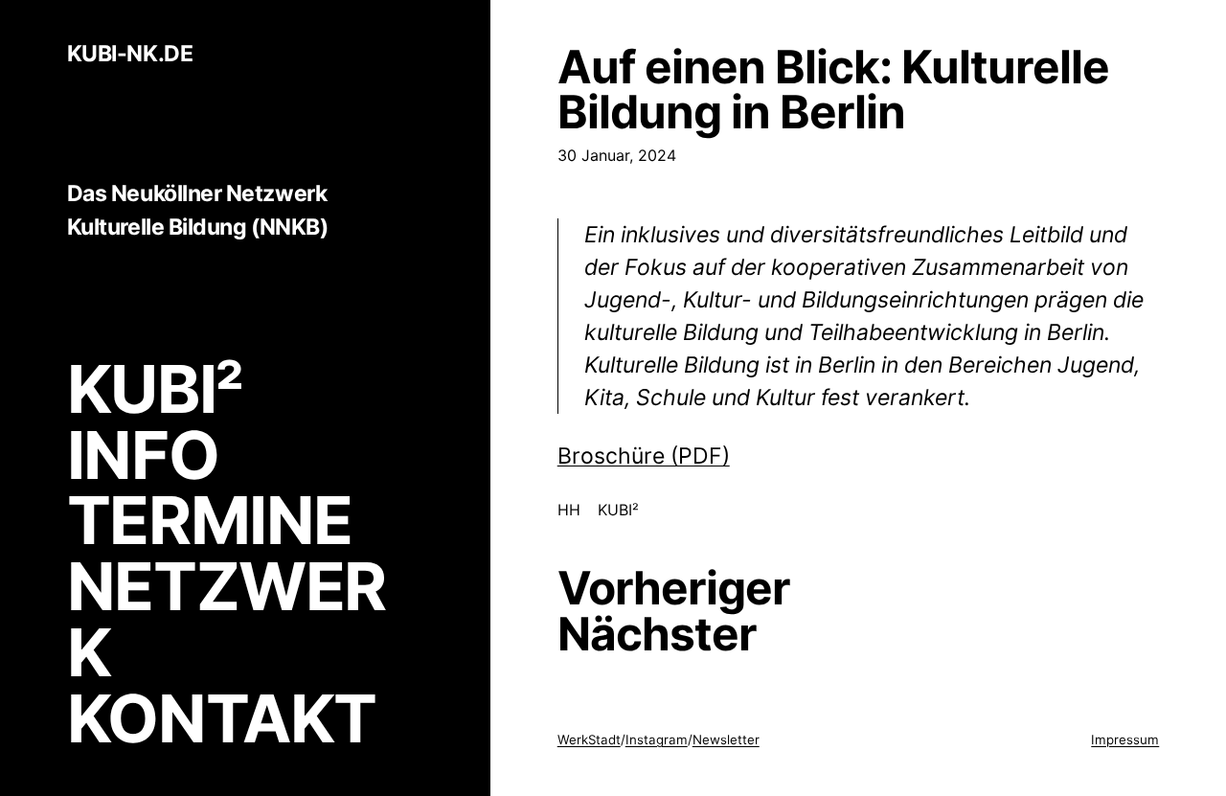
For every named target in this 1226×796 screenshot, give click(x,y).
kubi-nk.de (130, 54)
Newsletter (726, 739)
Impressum (1125, 739)
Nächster (657, 634)
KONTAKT (221, 718)
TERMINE (209, 520)
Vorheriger (673, 588)
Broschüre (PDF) (643, 456)
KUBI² (154, 389)
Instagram (656, 739)
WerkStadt (589, 739)
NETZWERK (226, 619)
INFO (143, 455)
